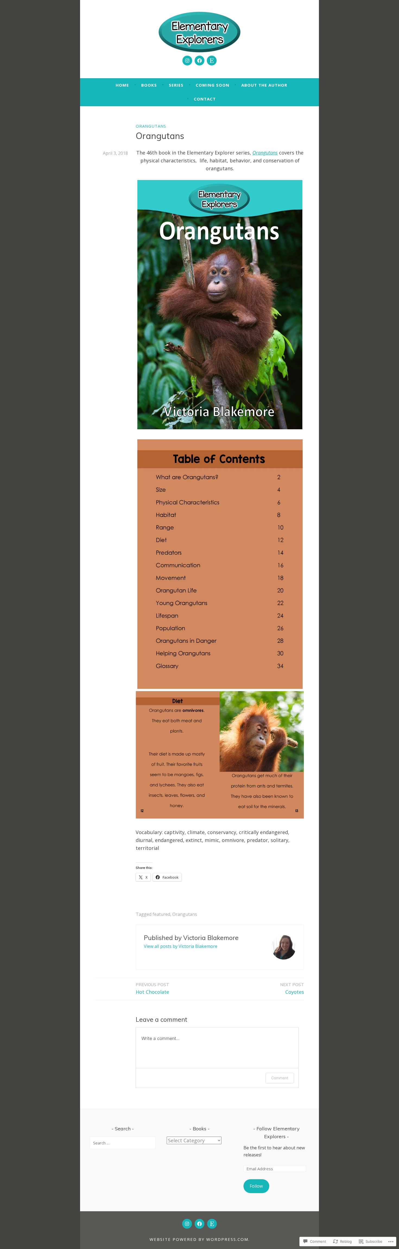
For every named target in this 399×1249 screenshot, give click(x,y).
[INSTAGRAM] (187, 1223)
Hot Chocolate (152, 988)
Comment (279, 1077)
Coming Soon (212, 85)
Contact (205, 99)
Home (122, 85)
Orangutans (151, 126)
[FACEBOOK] (199, 1223)
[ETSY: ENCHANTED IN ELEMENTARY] (212, 1223)
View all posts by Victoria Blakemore (180, 946)
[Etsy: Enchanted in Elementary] (211, 60)
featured (161, 914)
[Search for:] (123, 1143)
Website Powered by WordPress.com (199, 1239)
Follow (256, 1186)
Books (149, 85)
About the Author (264, 85)
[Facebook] (199, 60)
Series (176, 85)
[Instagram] (187, 60)
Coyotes (292, 988)
